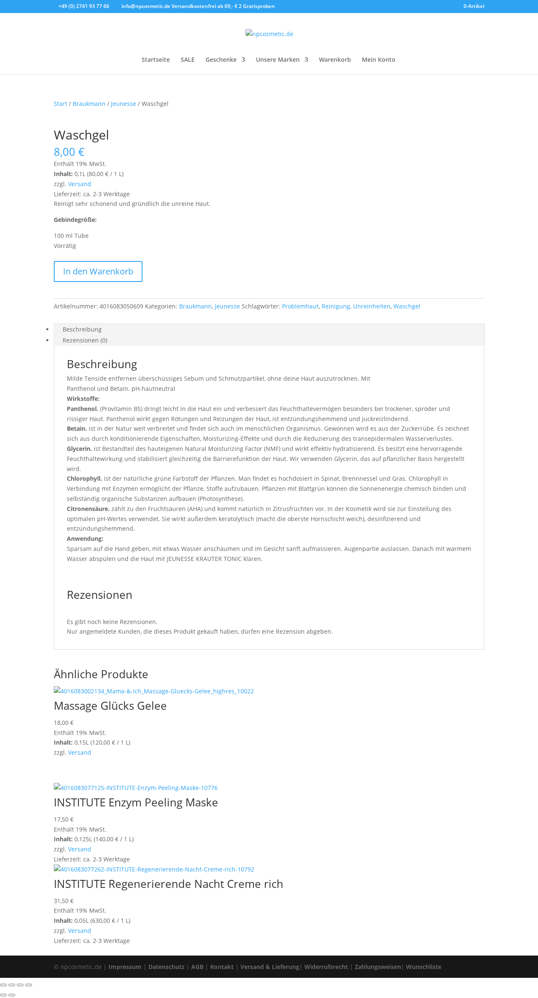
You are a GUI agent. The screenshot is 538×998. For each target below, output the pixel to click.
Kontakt (222, 967)
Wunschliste (423, 967)
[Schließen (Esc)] (28, 985)
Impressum (125, 967)
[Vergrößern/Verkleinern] (3, 985)
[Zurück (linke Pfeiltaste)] (3, 995)
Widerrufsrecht (326, 967)
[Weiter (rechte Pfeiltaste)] (11, 995)
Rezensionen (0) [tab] (85, 340)
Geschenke (221, 60)
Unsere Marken (278, 60)
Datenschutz (166, 967)
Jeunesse (123, 104)
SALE (188, 60)
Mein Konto (379, 60)
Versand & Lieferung (269, 967)
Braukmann (89, 104)
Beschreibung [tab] (82, 329)
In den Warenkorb (98, 271)
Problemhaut (300, 306)
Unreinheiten (371, 306)
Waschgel (406, 306)
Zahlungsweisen (378, 967)
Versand (79, 184)
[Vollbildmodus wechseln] (11, 985)
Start (60, 104)
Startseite (156, 60)
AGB (197, 967)
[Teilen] (20, 985)
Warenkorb (335, 60)
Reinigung (336, 306)
